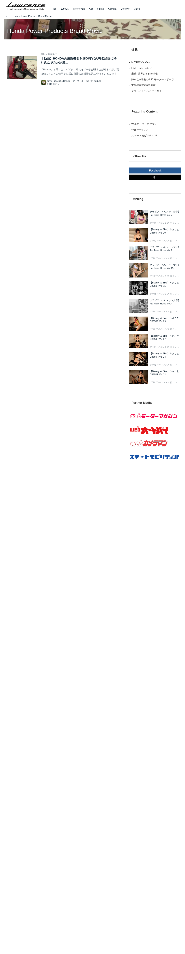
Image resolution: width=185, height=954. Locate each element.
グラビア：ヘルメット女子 (146, 90)
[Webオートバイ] (155, 433)
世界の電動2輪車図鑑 (143, 85)
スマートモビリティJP (144, 135)
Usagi (50, 81)
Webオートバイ (140, 129)
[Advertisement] (155, 498)
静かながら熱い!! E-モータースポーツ (152, 79)
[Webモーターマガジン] (155, 420)
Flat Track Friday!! (141, 68)
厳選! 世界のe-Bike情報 (144, 73)
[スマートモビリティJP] (155, 461)
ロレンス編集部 (49, 54)
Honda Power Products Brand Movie (55, 30)
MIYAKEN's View (140, 62)
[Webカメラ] (155, 448)
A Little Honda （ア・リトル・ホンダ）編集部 (78, 81)
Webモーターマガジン (144, 124)
